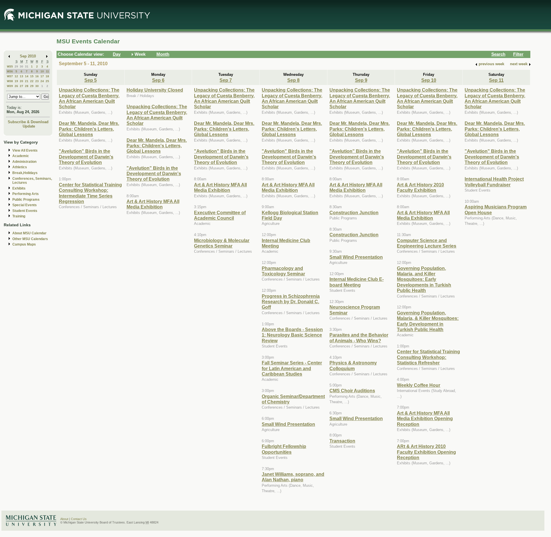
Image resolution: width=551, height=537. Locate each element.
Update (29, 126)
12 (16, 76)
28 (26, 86)
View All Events (25, 150)
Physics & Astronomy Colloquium (353, 365)
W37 (10, 76)
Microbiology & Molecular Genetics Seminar (221, 243)
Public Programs (26, 200)
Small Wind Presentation (288, 424)
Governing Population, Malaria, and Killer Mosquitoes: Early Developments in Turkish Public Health (424, 279)
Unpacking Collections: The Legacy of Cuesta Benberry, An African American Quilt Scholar (89, 98)
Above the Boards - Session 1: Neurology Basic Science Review (292, 335)
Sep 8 (293, 80)
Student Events (24, 211)
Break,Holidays (25, 173)
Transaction (342, 440)
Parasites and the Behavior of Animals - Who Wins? (358, 337)
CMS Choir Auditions (352, 390)
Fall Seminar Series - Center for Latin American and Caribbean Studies (292, 368)
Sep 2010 (28, 56)
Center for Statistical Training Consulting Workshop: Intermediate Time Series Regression (90, 193)
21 (26, 81)
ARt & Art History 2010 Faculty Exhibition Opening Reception (426, 452)
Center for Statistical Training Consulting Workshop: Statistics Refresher (428, 357)
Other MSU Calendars (30, 239)
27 (21, 86)
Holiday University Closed (155, 89)
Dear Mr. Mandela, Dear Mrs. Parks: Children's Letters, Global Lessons (89, 129)
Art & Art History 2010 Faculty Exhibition (420, 187)
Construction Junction (354, 212)
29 (16, 66)
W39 (10, 86)
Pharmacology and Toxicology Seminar (283, 271)
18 (47, 76)
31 (26, 66)
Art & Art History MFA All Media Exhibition (153, 204)
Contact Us (79, 519)
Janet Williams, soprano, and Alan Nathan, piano (293, 477)
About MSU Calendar (29, 233)
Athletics (19, 167)
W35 (10, 66)
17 (42, 76)
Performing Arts (25, 194)
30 (21, 66)
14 (26, 76)
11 (47, 71)
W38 (10, 81)
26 (16, 86)
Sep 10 (428, 80)
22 (32, 81)
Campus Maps (24, 244)
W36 (10, 71)
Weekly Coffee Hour (418, 385)
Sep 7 (226, 80)
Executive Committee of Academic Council (220, 215)
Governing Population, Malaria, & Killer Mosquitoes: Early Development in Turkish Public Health (428, 321)
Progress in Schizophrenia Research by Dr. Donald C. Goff (291, 301)
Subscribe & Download (28, 122)
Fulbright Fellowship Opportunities (284, 449)
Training (18, 216)
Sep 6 (158, 80)
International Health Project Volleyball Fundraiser (494, 181)
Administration (24, 162)
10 (42, 71)
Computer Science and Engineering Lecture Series (426, 243)
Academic (20, 156)
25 (47, 81)
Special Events (24, 205)
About (64, 519)
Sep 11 (496, 80)
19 (16, 81)
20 (21, 81)
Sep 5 (90, 80)
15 (32, 76)
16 (37, 76)
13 (21, 76)
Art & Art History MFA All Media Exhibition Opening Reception (425, 418)
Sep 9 (361, 80)
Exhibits (19, 188)
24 (42, 81)
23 (37, 81)
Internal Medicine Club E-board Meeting (356, 282)
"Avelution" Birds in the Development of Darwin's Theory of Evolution (86, 156)
